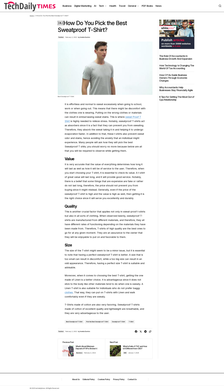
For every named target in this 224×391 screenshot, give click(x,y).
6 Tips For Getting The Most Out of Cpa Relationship (176, 98)
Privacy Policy (119, 379)
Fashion (61, 37)
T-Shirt (131, 322)
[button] (220, 6)
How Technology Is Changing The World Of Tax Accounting (176, 67)
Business (79, 353)
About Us (76, 379)
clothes (69, 292)
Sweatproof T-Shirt (118, 322)
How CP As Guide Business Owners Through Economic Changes (173, 78)
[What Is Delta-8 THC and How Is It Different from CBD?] (128, 349)
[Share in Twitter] (140, 331)
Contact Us (132, 379)
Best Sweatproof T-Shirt (74, 322)
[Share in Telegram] (145, 331)
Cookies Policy (104, 379)
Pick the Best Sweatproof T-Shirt (97, 322)
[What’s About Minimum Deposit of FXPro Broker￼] (81, 349)
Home (32, 16)
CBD (125, 353)
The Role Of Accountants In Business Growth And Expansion (175, 57)
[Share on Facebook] (136, 331)
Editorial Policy (89, 379)
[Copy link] (150, 331)
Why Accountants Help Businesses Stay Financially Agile (176, 89)
